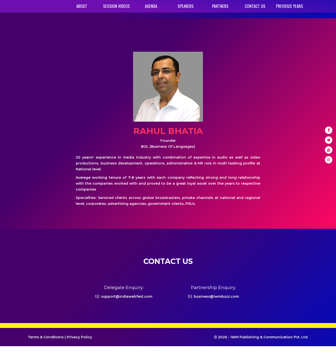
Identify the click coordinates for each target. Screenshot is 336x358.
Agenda (151, 6)
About (81, 6)
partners (220, 6)
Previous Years (289, 6)
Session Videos (116, 6)
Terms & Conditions (46, 337)
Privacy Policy (79, 337)
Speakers (186, 6)
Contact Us (255, 6)
